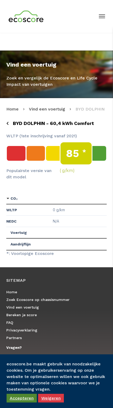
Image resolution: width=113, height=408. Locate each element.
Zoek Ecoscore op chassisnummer (38, 300)
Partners (14, 338)
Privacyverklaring (21, 330)
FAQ (9, 322)
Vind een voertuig (47, 109)
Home (12, 109)
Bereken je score (21, 315)
